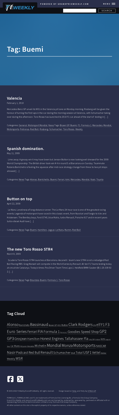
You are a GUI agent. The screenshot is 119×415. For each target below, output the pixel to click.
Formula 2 (63, 332)
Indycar (97, 339)
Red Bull (34, 129)
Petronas (24, 129)
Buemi (73, 125)
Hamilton (42, 229)
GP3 (10, 338)
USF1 (87, 352)
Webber (103, 353)
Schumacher (55, 129)
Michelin (40, 346)
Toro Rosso (68, 129)
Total (79, 352)
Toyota (99, 179)
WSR (19, 358)
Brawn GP (64, 125)
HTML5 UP (92, 391)
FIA (40, 331)
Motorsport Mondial (37, 125)
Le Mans (59, 229)
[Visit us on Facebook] (10, 381)
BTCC (59, 325)
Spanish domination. (25, 148)
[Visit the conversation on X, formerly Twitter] (20, 381)
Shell (73, 353)
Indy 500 (92, 339)
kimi (67, 179)
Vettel (96, 352)
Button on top (19, 198)
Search (107, 11)
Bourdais (34, 280)
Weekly (79, 129)
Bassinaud (39, 324)
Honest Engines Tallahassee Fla (64, 338)
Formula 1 (86, 125)
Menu (107, 4)
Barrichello (43, 179)
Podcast (22, 352)
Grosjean (21, 339)
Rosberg (44, 129)
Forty (74, 391)
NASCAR (101, 346)
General (23, 125)
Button (65, 325)
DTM (94, 325)
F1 (79, 125)
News (51, 125)
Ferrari (61, 179)
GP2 (103, 331)
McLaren (23, 346)
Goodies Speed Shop (83, 331)
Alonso (33, 179)
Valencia (14, 98)
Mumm (68, 229)
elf (98, 324)
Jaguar (51, 229)
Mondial (107, 125)
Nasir (93, 179)
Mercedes (97, 125)
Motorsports (13, 129)
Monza (67, 345)
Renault (46, 352)
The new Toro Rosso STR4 (30, 249)
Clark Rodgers (80, 324)
